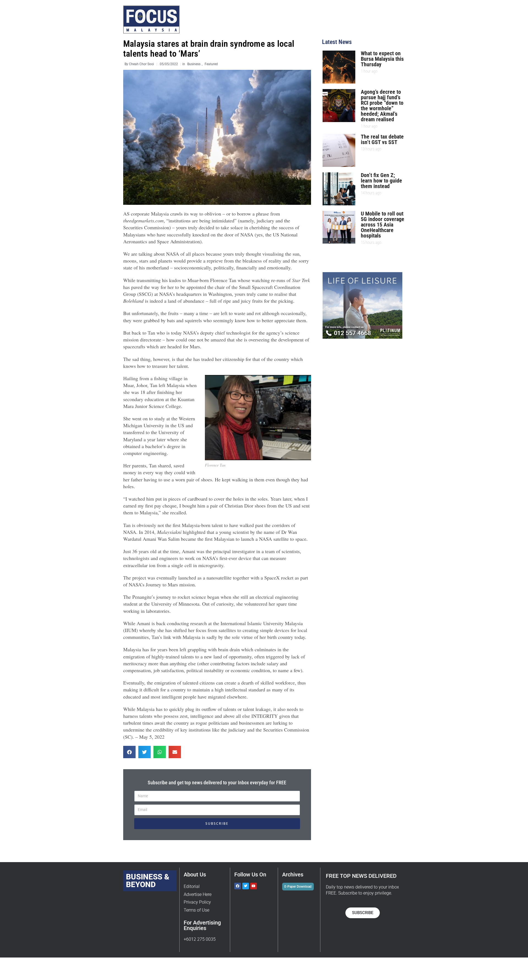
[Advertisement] (369, 382)
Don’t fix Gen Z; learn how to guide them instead (381, 180)
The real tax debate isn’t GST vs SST (382, 139)
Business (193, 64)
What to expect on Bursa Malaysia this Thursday (382, 59)
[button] (129, 752)
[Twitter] (245, 886)
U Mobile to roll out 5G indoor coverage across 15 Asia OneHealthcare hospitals (382, 224)
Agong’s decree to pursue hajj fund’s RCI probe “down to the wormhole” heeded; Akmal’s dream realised (382, 106)
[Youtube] (253, 886)
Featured (211, 64)
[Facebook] (237, 886)
